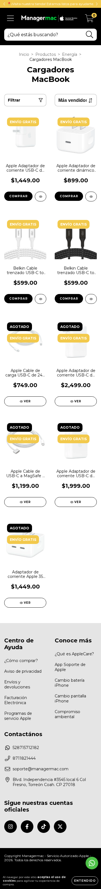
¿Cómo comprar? (21, 660)
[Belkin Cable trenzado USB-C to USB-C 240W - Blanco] (40, 299)
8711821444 (24, 758)
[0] (89, 19)
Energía (69, 54)
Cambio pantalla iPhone (70, 698)
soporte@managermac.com (40, 768)
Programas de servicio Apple (18, 716)
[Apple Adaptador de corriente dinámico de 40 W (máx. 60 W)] (91, 196)
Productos (45, 54)
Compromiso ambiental (67, 714)
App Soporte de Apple (70, 667)
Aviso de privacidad (23, 671)
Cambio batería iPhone (69, 683)
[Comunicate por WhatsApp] (92, 863)
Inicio (24, 54)
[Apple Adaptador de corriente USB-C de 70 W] (40, 196)
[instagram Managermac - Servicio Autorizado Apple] (10, 826)
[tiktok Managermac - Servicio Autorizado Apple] (43, 826)
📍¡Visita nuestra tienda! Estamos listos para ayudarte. (50, 4)
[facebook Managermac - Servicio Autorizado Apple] (27, 826)
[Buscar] (89, 34)
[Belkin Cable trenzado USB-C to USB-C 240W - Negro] (91, 299)
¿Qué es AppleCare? (74, 653)
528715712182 (26, 747)
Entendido (85, 881)
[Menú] (10, 18)
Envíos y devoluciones (17, 684)
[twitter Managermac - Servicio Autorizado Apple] (60, 826)
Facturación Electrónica (15, 700)
